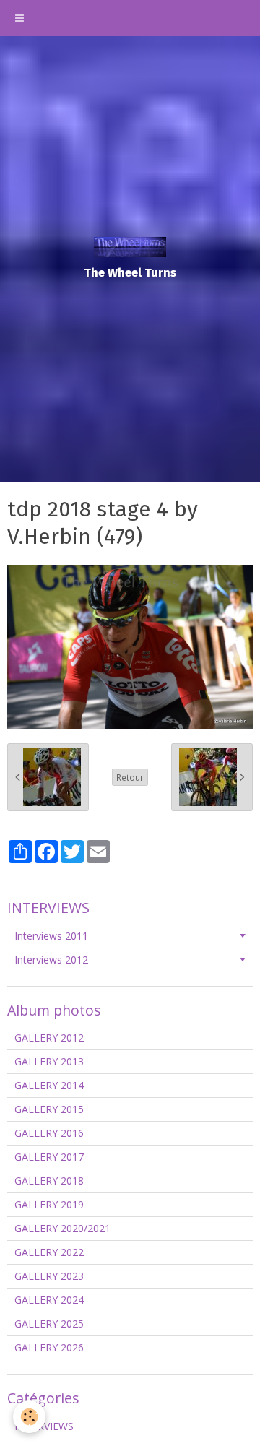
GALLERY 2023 (49, 1276)
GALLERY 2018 (49, 1180)
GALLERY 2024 (49, 1300)
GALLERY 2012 (49, 1037)
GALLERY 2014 (49, 1085)
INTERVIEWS (44, 1426)
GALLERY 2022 (49, 1252)
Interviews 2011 (51, 936)
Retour (130, 777)
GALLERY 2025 (49, 1323)
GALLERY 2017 (49, 1157)
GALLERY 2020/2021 (62, 1228)
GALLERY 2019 (49, 1204)
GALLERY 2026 (49, 1347)
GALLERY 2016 (49, 1133)
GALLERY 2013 (49, 1061)
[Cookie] (29, 1416)
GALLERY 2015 (49, 1109)
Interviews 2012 (51, 959)
